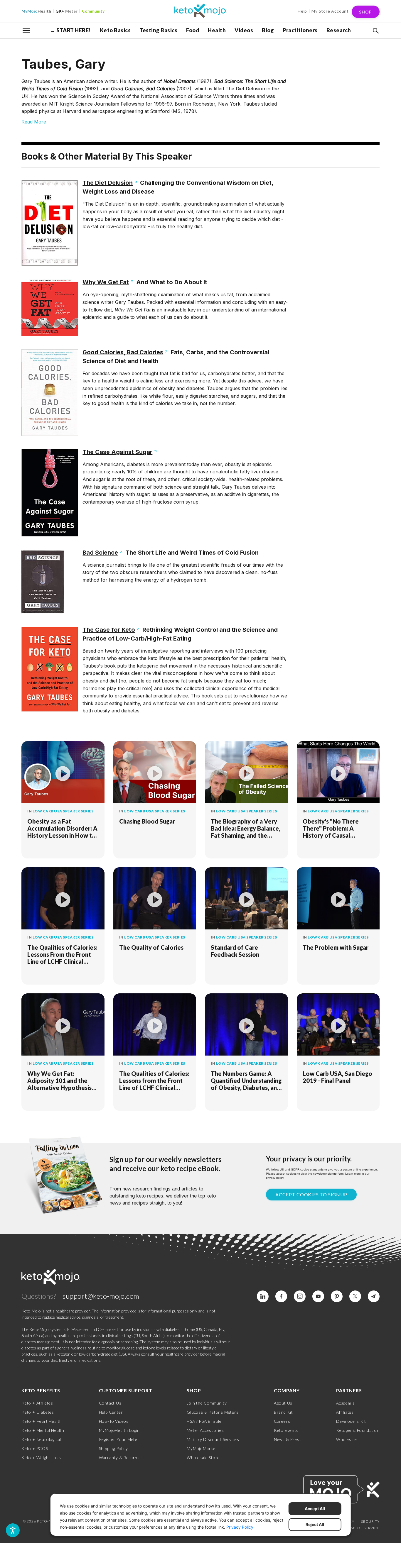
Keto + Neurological (41, 1439)
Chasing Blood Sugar (147, 821)
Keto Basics (115, 30)
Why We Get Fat (105, 282)
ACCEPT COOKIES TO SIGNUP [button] (311, 1194)
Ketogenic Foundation (358, 1430)
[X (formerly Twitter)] (355, 1296)
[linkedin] (263, 1296)
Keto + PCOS (34, 1448)
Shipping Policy (113, 1448)
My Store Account (330, 11)
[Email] (374, 1296)
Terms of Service (362, 1528)
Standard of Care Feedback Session (235, 951)
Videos (244, 30)
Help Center (111, 1412)
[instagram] (300, 1296)
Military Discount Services (213, 1439)
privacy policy (275, 1177)
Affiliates (345, 1412)
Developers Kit (351, 1421)
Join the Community (207, 1402)
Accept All (315, 1508)
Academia (345, 1402)
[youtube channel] (318, 1296)
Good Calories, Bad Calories (122, 352)
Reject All (315, 1524)
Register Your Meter (119, 1439)
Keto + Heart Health (41, 1421)
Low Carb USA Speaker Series (63, 811)
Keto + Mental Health (42, 1430)
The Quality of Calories (151, 947)
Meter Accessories (205, 1430)
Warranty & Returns (119, 1457)
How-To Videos (114, 1421)
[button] (375, 30)
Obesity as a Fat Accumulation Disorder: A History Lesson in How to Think (62, 828)
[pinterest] (337, 1296)
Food (192, 30)
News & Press (288, 1439)
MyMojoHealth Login (119, 1430)
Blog (268, 30)
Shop (365, 11)
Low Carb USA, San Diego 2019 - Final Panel (337, 1077)
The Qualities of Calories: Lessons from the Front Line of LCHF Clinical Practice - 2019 (154, 1080)
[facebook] (281, 1296)
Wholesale (346, 1439)
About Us (283, 1402)
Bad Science (100, 552)
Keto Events (286, 1430)
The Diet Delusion (107, 182)
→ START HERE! (70, 30)
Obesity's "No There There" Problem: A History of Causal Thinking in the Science (334, 828)
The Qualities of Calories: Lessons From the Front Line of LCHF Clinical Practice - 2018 (62, 954)
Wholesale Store (203, 1457)
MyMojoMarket (202, 1448)
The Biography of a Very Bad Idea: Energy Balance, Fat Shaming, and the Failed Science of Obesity (246, 828)
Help (302, 11)
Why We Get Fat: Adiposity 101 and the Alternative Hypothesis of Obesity (59, 1080)
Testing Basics (158, 30)
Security (370, 1521)
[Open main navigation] (26, 30)
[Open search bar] (375, 30)
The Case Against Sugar (117, 451)
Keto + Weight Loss (41, 1457)
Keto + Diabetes (37, 1412)
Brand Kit (283, 1412)
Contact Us (110, 1402)
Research (338, 30)
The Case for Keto (108, 629)
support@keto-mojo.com (101, 1296)
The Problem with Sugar (335, 947)
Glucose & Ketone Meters (212, 1412)
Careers (282, 1421)
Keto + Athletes (37, 1402)
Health (36, 11)
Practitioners (300, 30)
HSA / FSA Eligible (204, 1421)
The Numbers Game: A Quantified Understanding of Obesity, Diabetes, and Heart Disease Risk (246, 1080)
